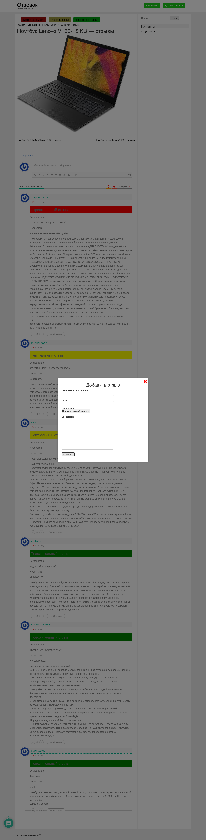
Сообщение (68, 416)
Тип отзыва (68, 407)
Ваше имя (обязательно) (75, 390)
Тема (64, 399)
